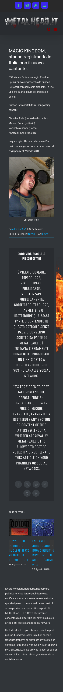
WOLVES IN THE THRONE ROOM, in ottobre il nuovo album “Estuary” (24, 550)
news (45, 234)
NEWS (31, 234)
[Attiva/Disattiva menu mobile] (56, 29)
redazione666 (18, 229)
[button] (11, 543)
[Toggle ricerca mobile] (49, 29)
